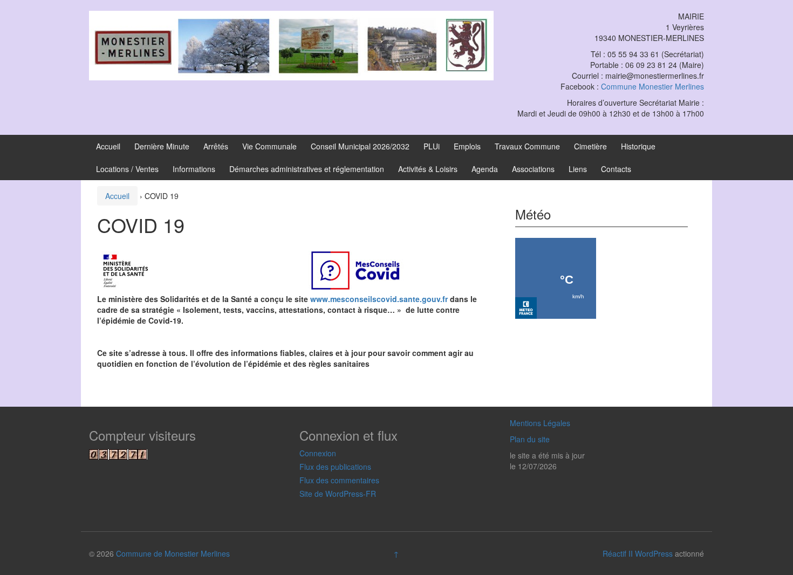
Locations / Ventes (127, 168)
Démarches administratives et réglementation (306, 168)
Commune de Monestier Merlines (173, 553)
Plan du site (530, 439)
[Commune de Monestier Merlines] (291, 44)
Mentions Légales (540, 422)
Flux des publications (335, 466)
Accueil (108, 146)
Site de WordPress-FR (337, 493)
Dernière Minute (161, 146)
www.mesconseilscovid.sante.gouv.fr (379, 298)
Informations (194, 168)
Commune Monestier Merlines (652, 86)
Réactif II (618, 553)
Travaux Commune (527, 146)
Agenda (484, 168)
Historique (638, 146)
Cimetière (590, 146)
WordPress (654, 553)
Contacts (616, 168)
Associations (533, 168)
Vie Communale (269, 146)
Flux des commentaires (339, 480)
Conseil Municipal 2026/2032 (360, 146)
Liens (578, 168)
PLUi (431, 146)
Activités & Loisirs (427, 168)
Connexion (317, 453)
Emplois (467, 146)
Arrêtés (215, 146)
